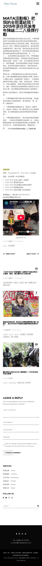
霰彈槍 (16, 336)
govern (16, 334)
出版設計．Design (9, 481)
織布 (26, 282)
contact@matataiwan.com (21, 543)
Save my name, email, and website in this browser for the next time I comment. (20, 445)
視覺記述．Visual (9, 488)
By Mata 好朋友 (8, 378)
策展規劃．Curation (10, 474)
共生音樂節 (11, 245)
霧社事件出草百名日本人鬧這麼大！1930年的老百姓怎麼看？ (20, 373)
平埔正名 (16, 282)
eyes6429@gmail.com (12, 197)
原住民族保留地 (7, 282)
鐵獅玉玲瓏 (6, 285)
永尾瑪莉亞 (6, 336)
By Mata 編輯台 (8, 241)
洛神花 (22, 282)
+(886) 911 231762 (22, 540)
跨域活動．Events (9, 484)
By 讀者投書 (6, 330)
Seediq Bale (13, 382)
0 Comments (18, 241)
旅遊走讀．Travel (9, 470)
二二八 (5, 245)
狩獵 (12, 336)
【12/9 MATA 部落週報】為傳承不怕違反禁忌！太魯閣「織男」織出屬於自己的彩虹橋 (21, 273)
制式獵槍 (22, 334)
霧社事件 (28, 382)
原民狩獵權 (29, 334)
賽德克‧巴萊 (21, 382)
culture (11, 334)
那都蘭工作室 (32, 282)
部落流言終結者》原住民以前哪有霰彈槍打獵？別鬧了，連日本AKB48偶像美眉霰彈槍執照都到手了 (21, 323)
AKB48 (5, 334)
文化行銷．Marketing (11, 477)
